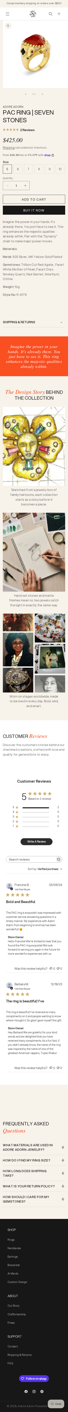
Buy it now (34, 210)
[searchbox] (30, 859)
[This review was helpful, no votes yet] (51, 968)
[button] (7, 14)
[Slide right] (42, 94)
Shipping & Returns (20, 1355)
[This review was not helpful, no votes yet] (58, 968)
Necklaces (14, 1248)
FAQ (10, 1363)
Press (11, 1323)
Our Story (14, 1306)
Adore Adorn (26, 1406)
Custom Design (17, 1282)
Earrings (13, 1257)
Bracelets (14, 1265)
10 (60, 169)
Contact (13, 1346)
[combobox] (45, 869)
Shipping (9, 148)
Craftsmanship (17, 1314)
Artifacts (13, 1273)
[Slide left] (26, 94)
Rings (11, 1240)
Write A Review (36, 841)
